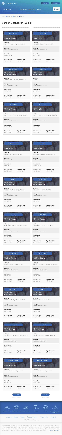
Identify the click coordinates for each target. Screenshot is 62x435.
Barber (16, 16)
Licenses (10, 16)
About (22, 417)
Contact (53, 417)
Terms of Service (32, 417)
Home (4, 16)
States (16, 417)
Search (57, 9)
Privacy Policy (44, 417)
